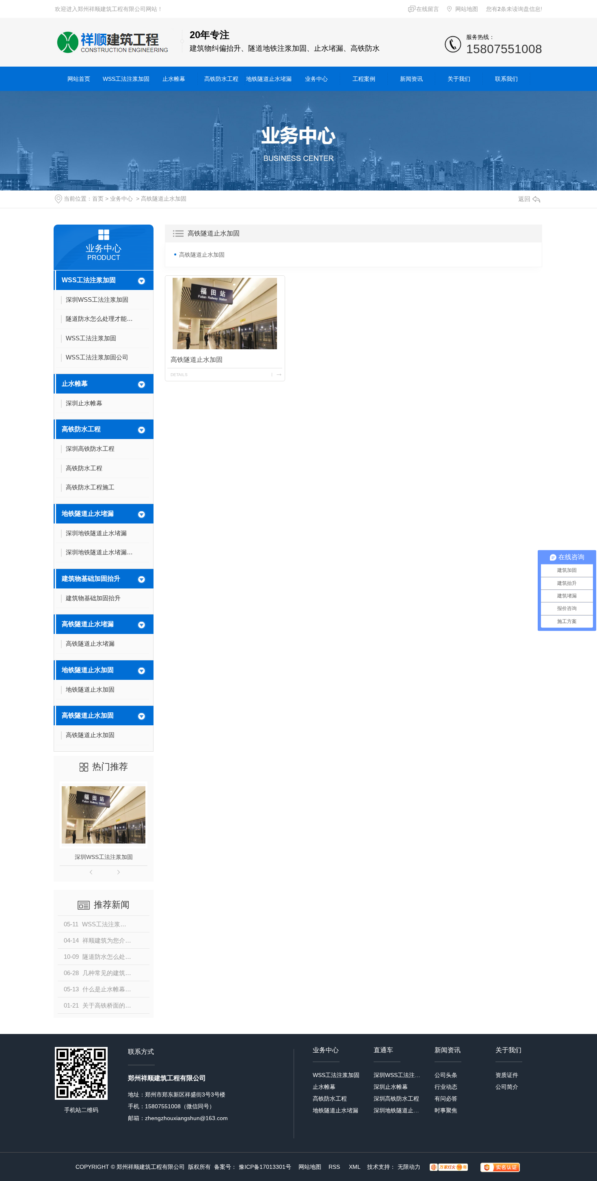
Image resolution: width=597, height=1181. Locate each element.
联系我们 (506, 79)
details (179, 374)
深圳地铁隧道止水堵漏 (397, 1110)
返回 (524, 198)
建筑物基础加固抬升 (91, 578)
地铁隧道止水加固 (88, 669)
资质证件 (506, 1075)
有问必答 (446, 1098)
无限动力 (409, 1167)
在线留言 (427, 9)
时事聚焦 (446, 1110)
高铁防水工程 (221, 79)
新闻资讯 (411, 79)
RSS (335, 1167)
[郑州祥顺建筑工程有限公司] (114, 42)
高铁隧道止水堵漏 (88, 624)
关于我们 (459, 79)
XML (355, 1167)
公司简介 (506, 1087)
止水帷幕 (173, 79)
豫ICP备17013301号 (265, 1167)
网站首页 (78, 79)
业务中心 (316, 79)
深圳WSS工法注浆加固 (104, 857)
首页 (98, 198)
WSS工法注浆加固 (126, 79)
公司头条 (446, 1075)
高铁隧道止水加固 (163, 198)
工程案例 (364, 79)
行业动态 (446, 1087)
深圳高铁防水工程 (396, 1098)
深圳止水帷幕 (391, 1087)
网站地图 (466, 9)
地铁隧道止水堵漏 (269, 79)
